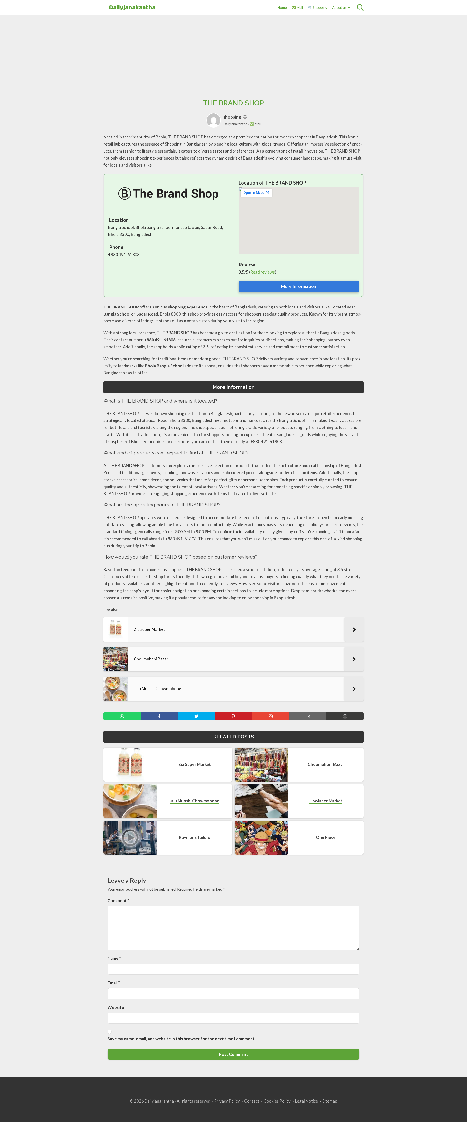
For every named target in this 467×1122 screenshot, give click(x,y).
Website (116, 1007)
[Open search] (360, 7)
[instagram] (270, 716)
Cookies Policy (277, 1101)
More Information (298, 286)
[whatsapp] (122, 716)
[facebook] (159, 716)
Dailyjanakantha (132, 7)
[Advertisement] (233, 51)
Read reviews (262, 271)
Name (114, 958)
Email (114, 982)
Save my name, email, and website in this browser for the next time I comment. (182, 1038)
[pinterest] (233, 716)
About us (339, 7)
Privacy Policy (227, 1101)
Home (282, 7)
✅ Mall (297, 7)
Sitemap (329, 1101)
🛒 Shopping (317, 7)
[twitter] (196, 716)
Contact (251, 1101)
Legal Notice (306, 1101)
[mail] (307, 716)
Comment (118, 900)
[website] (245, 117)
